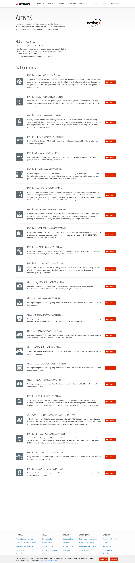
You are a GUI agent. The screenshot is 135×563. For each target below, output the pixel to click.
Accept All (114, 559)
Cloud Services (21, 550)
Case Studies (107, 550)
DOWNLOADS (50, 4)
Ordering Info (68, 539)
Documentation (47, 543)
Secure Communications (24, 539)
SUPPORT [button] (60, 4)
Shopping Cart (68, 546)
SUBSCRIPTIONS (71, 4)
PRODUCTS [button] (39, 4)
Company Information (110, 539)
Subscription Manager (87, 543)
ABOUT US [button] (82, 4)
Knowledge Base (47, 539)
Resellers (66, 550)
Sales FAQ (66, 543)
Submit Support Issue (49, 550)
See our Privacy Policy (49, 560)
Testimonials (107, 546)
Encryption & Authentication (26, 543)
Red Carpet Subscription (88, 539)
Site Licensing (84, 550)
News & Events (108, 554)
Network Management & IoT (26, 546)
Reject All (103, 559)
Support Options (47, 546)
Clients (105, 543)
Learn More (109, 82)
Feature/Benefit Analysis (87, 546)
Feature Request (47, 554)
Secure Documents (22, 554)
